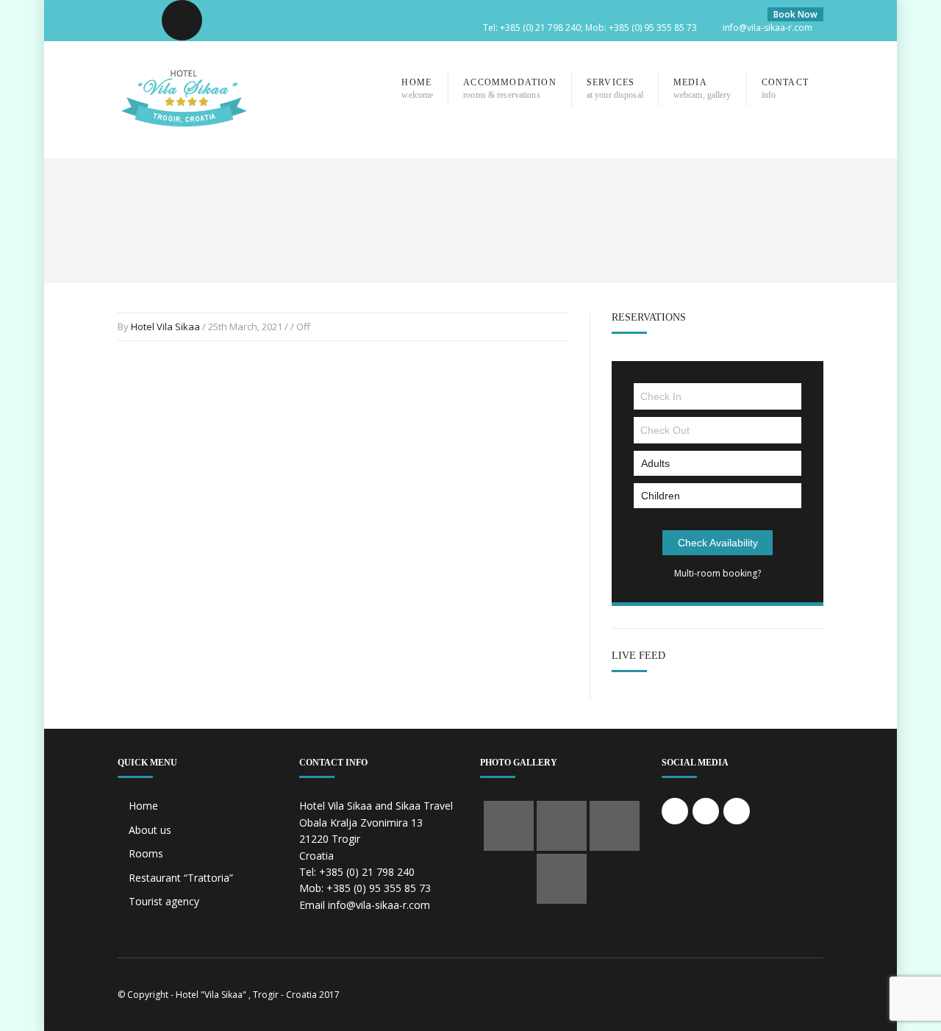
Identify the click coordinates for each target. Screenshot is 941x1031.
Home (143, 806)
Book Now (795, 14)
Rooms (146, 853)
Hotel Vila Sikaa (165, 326)
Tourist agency (164, 901)
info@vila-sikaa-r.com (767, 27)
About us (150, 830)
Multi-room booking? (717, 573)
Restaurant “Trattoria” (181, 878)
